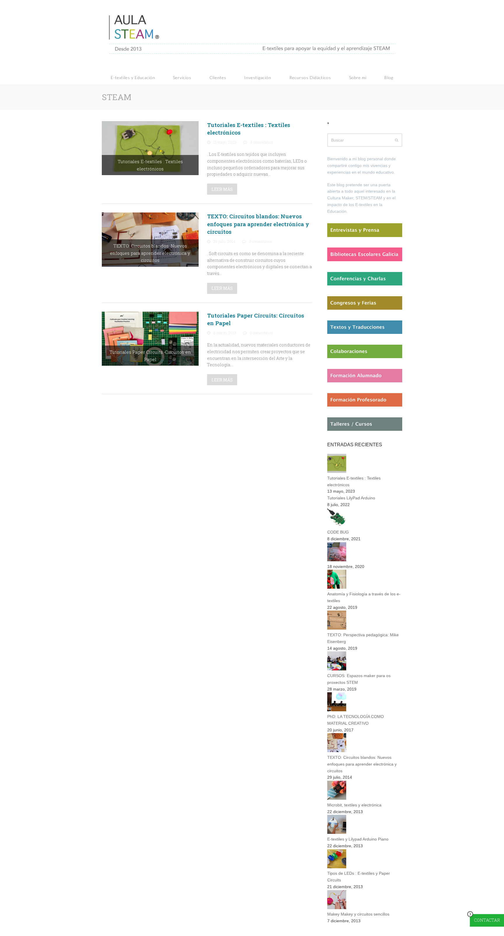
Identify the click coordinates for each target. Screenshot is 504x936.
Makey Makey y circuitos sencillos (358, 914)
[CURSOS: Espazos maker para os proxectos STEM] (336, 669)
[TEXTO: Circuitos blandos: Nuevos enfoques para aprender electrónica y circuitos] (150, 239)
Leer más (222, 189)
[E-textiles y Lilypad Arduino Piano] (336, 832)
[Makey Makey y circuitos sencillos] (336, 907)
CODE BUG (338, 532)
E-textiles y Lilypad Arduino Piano (357, 839)
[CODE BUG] (336, 525)
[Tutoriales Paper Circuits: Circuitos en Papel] (150, 338)
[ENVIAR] (396, 140)
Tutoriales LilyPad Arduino (351, 498)
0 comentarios (260, 241)
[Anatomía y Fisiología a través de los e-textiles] (336, 587)
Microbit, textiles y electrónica (354, 805)
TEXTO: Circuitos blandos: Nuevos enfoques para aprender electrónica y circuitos (258, 223)
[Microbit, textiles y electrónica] (336, 798)
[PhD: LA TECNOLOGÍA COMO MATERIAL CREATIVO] (336, 709)
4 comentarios (261, 142)
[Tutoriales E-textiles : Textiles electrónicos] (150, 147)
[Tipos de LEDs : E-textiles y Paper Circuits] (336, 866)
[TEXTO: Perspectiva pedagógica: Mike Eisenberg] (336, 628)
